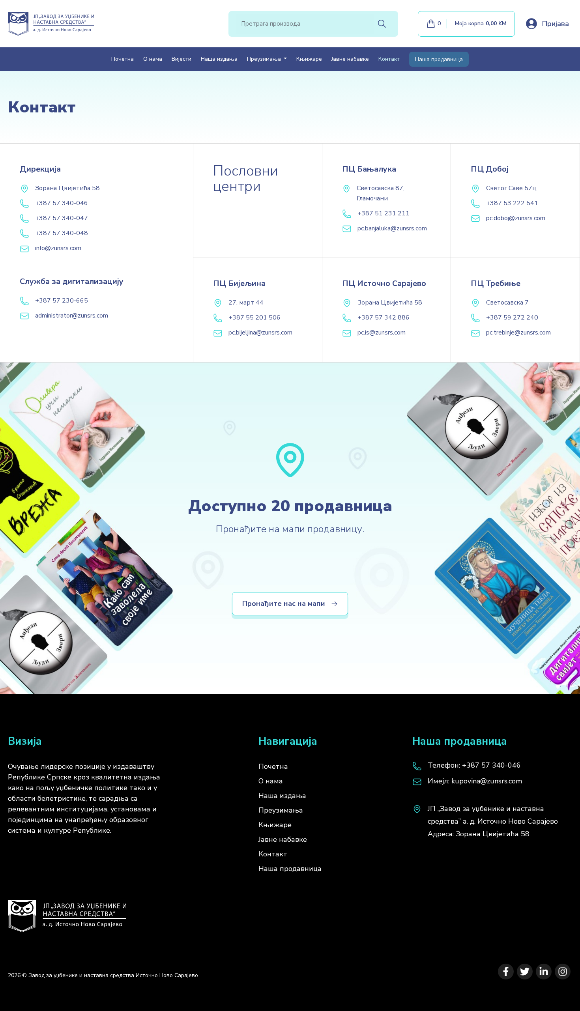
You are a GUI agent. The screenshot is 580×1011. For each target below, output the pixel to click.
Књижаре (309, 59)
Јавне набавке (350, 59)
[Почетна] (67, 912)
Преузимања (280, 810)
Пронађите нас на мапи (283, 603)
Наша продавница (439, 59)
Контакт (389, 59)
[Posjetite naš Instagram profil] (563, 971)
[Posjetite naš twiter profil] (525, 971)
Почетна (122, 59)
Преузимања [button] (265, 59)
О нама (152, 59)
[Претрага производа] (382, 23)
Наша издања (219, 59)
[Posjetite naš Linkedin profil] (544, 971)
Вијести (181, 59)
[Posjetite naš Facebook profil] (506, 971)
